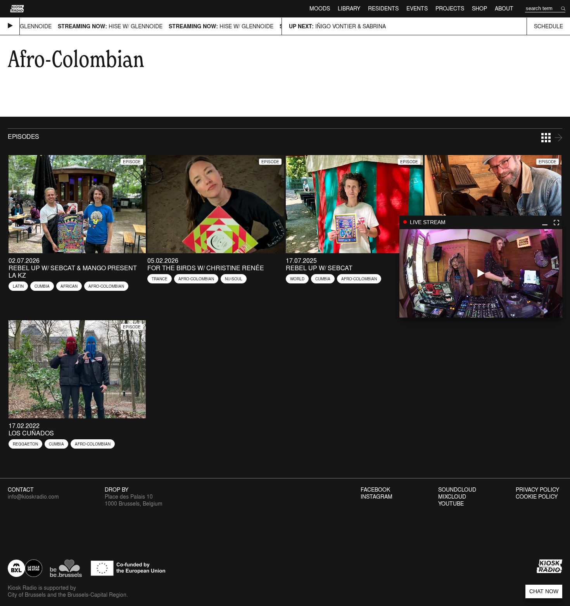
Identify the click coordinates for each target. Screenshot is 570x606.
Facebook (375, 489)
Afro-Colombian (106, 286)
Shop (479, 8)
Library (349, 8)
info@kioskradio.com (33, 496)
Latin (18, 286)
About (504, 8)
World (297, 278)
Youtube (451, 503)
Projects (449, 8)
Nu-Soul (233, 278)
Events (417, 8)
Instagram (376, 496)
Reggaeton (25, 444)
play (481, 273)
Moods (319, 8)
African (69, 286)
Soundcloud (457, 489)
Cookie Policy (537, 496)
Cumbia (42, 286)
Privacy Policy (537, 489)
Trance (160, 278)
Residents (383, 8)
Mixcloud (452, 496)
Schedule (548, 26)
